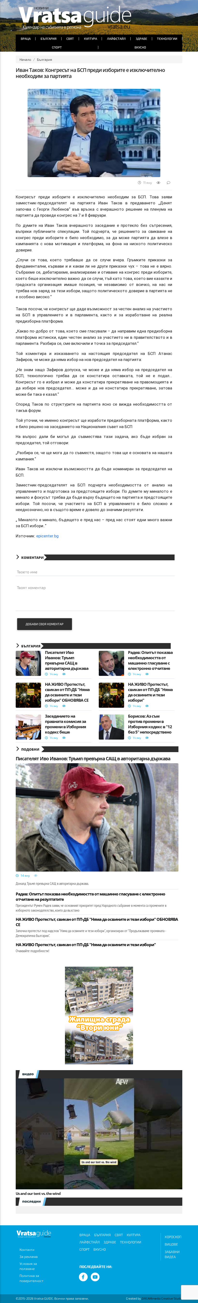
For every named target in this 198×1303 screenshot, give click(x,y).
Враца (26, 39)
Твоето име (27, 571)
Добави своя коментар (45, 624)
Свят (70, 39)
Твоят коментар (31, 587)
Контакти (27, 1250)
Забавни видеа (172, 1254)
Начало (25, 59)
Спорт (57, 47)
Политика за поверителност (31, 1278)
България (49, 39)
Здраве (141, 39)
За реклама (29, 1256)
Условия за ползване (28, 1266)
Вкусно (140, 47)
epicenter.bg (47, 536)
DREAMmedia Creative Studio (162, 1298)
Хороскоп (173, 1237)
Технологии (167, 39)
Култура (90, 39)
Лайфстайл (116, 39)
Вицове (171, 1244)
